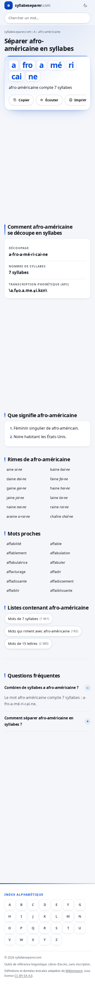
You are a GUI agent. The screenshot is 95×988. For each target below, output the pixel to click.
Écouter (51, 100)
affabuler (57, 562)
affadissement (62, 581)
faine (59, 479)
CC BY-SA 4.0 (23, 976)
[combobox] (47, 18)
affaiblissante (61, 590)
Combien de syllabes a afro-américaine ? (41, 687)
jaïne (15, 497)
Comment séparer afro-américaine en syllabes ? (39, 721)
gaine (16, 488)
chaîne (61, 516)
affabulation (60, 553)
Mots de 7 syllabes (28, 618)
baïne (60, 469)
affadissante (17, 581)
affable (56, 543)
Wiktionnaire (74, 971)
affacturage (16, 571)
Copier (24, 100)
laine (59, 497)
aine (14, 469)
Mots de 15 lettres (28, 643)
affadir (55, 571)
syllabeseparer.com (17, 32)
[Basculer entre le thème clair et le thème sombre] (85, 5)
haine (60, 488)
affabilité (14, 543)
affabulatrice (17, 562)
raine (59, 507)
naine (16, 507)
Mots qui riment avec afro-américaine (43, 631)
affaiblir (13, 590)
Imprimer (82, 100)
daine (16, 479)
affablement (17, 553)
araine (18, 516)
